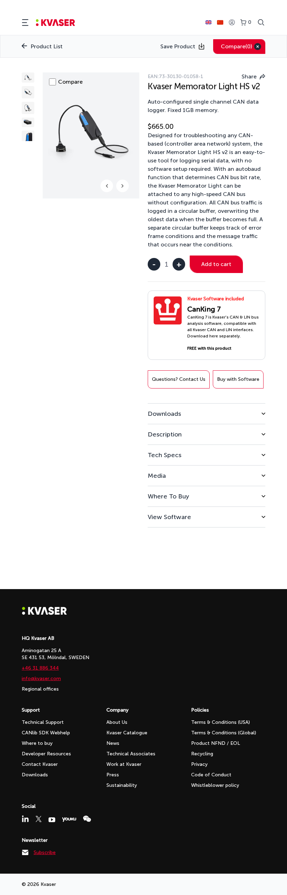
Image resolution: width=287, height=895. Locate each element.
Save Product (177, 46)
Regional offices (40, 689)
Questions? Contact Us (178, 379)
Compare (236, 46)
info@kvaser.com (41, 678)
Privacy (199, 764)
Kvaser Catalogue (126, 733)
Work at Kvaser (123, 764)
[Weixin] (87, 819)
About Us (116, 722)
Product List (46, 46)
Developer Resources (46, 754)
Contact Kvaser (40, 764)
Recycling (202, 754)
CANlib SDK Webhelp (46, 733)
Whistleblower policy (215, 785)
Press (112, 775)
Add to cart (216, 264)
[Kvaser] (44, 613)
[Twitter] (38, 819)
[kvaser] (55, 22)
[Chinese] (220, 22)
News (112, 743)
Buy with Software (238, 379)
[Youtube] (51, 819)
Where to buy (37, 743)
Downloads (35, 775)
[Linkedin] (25, 818)
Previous (106, 186)
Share (249, 76)
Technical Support (43, 722)
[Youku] (69, 819)
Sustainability (121, 785)
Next (122, 186)
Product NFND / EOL (215, 743)
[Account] (232, 22)
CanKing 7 (204, 309)
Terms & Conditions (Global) (223, 733)
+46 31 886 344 (40, 668)
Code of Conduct (211, 775)
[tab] (206, 413)
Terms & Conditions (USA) (220, 722)
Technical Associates (130, 754)
